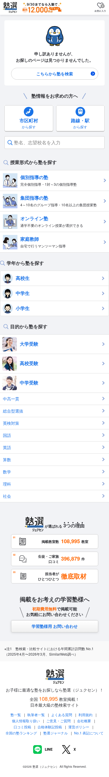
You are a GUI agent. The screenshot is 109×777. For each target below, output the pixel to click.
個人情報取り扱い (26, 720)
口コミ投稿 (22, 726)
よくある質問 (62, 714)
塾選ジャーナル (55, 732)
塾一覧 (15, 714)
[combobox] (14, 142)
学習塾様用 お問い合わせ (55, 626)
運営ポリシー (78, 726)
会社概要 (84, 720)
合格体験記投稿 (49, 726)
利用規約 (85, 714)
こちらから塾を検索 (54, 73)
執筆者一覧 (36, 714)
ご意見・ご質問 (58, 720)
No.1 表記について (88, 732)
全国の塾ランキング (21, 732)
